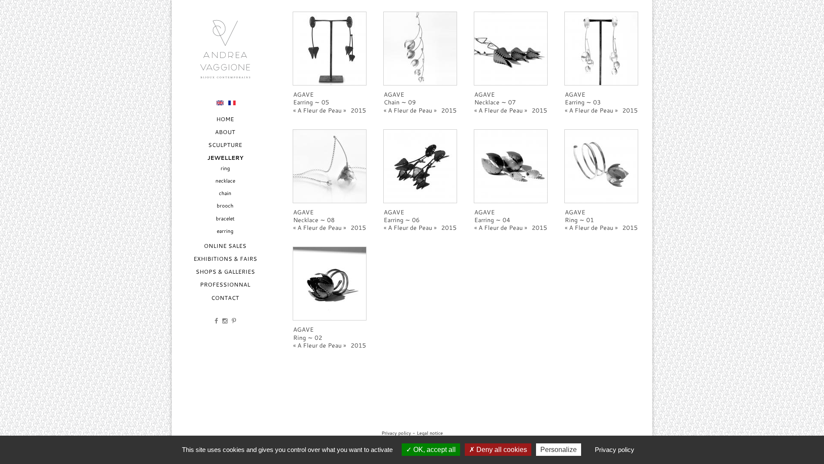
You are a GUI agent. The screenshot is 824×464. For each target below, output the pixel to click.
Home (225, 119)
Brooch (225, 205)
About (225, 131)
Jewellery (225, 158)
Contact (225, 297)
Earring (225, 231)
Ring (225, 168)
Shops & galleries (225, 271)
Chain (225, 193)
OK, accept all (434, 449)
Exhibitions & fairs (225, 258)
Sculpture (225, 144)
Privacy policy (396, 433)
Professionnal (225, 284)
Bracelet (225, 218)
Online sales (225, 245)
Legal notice (430, 433)
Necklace (225, 180)
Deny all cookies (501, 449)
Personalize (558, 449)
